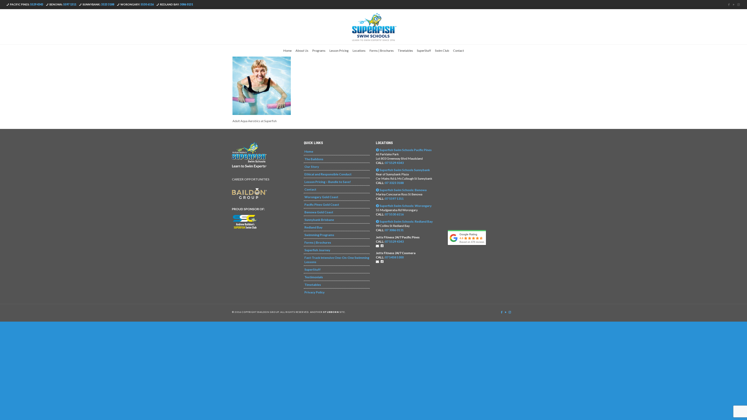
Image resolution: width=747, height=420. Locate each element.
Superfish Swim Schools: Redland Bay (406, 221)
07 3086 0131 (394, 230)
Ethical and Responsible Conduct (328, 174)
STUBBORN (331, 312)
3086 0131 (186, 4)
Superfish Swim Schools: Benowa (403, 190)
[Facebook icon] (728, 4)
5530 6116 (147, 4)
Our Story (311, 166)
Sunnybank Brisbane (319, 219)
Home (308, 151)
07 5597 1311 (394, 198)
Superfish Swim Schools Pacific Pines (405, 150)
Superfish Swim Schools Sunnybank (404, 170)
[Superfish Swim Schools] (373, 27)
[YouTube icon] (733, 4)
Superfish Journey (317, 250)
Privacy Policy (314, 292)
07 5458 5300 (394, 257)
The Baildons (313, 159)
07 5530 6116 (394, 214)
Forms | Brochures (317, 242)
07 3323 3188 (394, 183)
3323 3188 (107, 4)
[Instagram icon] (738, 4)
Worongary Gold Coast (321, 197)
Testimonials (313, 277)
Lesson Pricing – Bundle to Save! (327, 182)
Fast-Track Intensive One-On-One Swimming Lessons (336, 260)
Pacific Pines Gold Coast (321, 204)
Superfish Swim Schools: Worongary (405, 205)
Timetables (312, 284)
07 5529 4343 (394, 162)
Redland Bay (313, 227)
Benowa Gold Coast (318, 212)
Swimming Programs (319, 235)
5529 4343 (36, 4)
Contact (310, 189)
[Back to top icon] (728, 412)
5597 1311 (69, 4)
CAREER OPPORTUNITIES (250, 179)
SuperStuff (312, 269)
